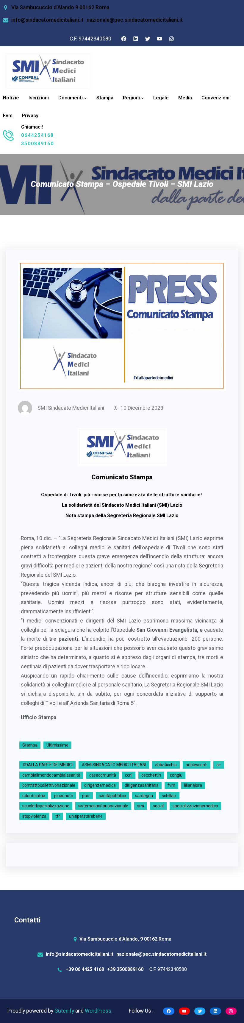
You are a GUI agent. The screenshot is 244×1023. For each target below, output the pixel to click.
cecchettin (151, 775)
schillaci (169, 795)
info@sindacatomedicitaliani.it (47, 20)
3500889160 (37, 143)
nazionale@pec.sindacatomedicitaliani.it (135, 20)
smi (140, 805)
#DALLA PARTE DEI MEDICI (47, 764)
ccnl (128, 775)
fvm (171, 785)
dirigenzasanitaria (142, 785)
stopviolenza (34, 816)
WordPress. (98, 1011)
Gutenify (64, 1011)
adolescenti (196, 764)
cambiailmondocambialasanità (51, 775)
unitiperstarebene (86, 816)
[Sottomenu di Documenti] (85, 97)
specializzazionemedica (195, 805)
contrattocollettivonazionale (48, 785)
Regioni (131, 98)
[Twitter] (148, 39)
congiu (176, 775)
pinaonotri (63, 795)
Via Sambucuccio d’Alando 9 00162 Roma (60, 7)
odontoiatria (33, 795)
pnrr (86, 795)
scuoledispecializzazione (45, 805)
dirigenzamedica (100, 785)
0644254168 (37, 135)
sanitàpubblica (112, 795)
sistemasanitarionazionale (103, 805)
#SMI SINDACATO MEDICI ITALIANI (114, 764)
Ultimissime (57, 745)
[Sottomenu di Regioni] (142, 97)
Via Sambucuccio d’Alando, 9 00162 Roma (125, 939)
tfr (57, 816)
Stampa (29, 745)
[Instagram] (171, 39)
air (218, 764)
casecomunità (102, 775)
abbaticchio (166, 764)
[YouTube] (159, 39)
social (158, 805)
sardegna (144, 795)
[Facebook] (124, 39)
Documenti (70, 98)
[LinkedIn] (136, 39)
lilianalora (193, 785)
